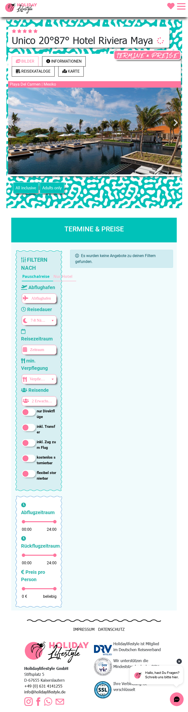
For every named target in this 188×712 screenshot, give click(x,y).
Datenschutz (111, 629)
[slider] (23, 521)
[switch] (28, 412)
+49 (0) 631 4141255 (43, 686)
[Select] (52, 320)
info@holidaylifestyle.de (44, 691)
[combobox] (38, 320)
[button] (37, 276)
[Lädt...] (160, 40)
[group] (49, 276)
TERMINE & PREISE (147, 55)
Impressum (83, 629)
